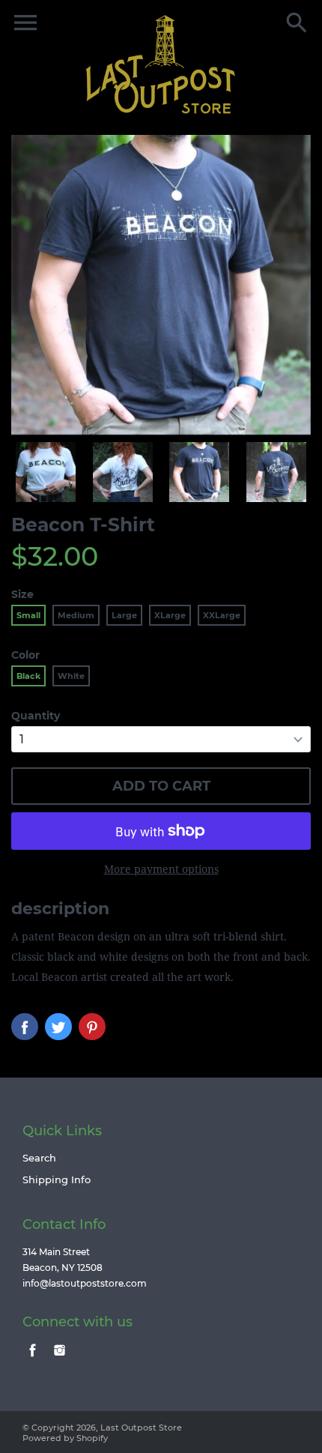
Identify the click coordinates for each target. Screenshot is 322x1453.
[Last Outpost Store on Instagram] (59, 1358)
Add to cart (161, 786)
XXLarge (221, 615)
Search (39, 1158)
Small (28, 615)
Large (124, 615)
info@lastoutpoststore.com (84, 1283)
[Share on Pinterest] (92, 1026)
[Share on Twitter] (58, 1026)
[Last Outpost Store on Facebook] (32, 1358)
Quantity (35, 715)
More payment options (161, 869)
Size (22, 594)
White (71, 676)
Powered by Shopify (65, 1438)
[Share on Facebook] (24, 1026)
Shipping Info (56, 1179)
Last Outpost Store (141, 1427)
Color (25, 655)
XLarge (170, 615)
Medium (76, 615)
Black (28, 676)
